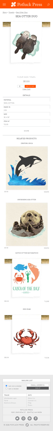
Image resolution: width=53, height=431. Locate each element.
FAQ (29, 403)
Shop (5, 12)
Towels (11, 12)
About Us (31, 398)
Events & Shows (10, 403)
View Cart (26, 89)
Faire (6, 400)
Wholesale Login (10, 398)
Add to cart (30, 86)
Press (30, 405)
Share (26, 131)
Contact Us (32, 400)
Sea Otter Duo (22, 12)
